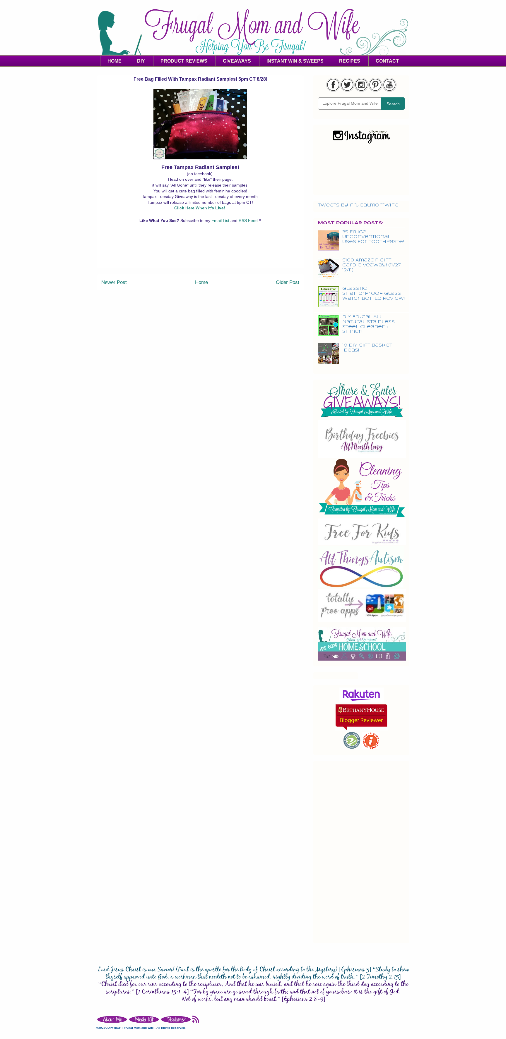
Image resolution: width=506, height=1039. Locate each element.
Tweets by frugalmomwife (358, 205)
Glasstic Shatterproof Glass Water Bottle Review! (373, 294)
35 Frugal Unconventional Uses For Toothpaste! (373, 237)
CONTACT (387, 60)
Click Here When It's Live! (199, 208)
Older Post (287, 282)
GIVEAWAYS (237, 60)
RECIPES (349, 60)
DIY (141, 60)
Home (201, 282)
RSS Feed (249, 220)
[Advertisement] (200, 255)
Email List (220, 220)
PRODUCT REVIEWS (183, 60)
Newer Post (114, 282)
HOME (114, 60)
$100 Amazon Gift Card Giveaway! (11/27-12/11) (372, 265)
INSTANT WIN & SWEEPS (295, 60)
